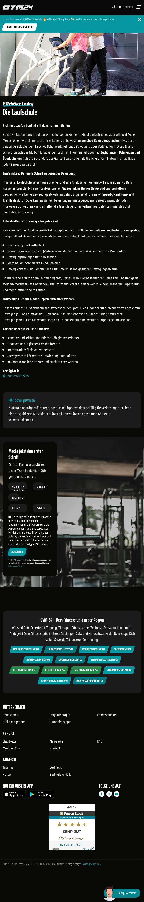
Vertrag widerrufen (91, 864)
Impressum (45, 864)
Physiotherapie (60, 715)
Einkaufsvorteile (61, 774)
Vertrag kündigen (73, 864)
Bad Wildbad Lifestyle (89, 680)
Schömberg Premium (119, 670)
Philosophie (10, 715)
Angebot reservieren (19, 27)
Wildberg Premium (93, 649)
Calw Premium (122, 649)
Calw (79, 634)
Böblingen (67, 634)
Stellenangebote (14, 722)
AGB (36, 864)
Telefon (41, 508)
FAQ (99, 741)
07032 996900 (124, 7)
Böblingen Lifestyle (70, 659)
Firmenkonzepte (60, 722)
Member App (11, 748)
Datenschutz (58, 864)
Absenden (17, 551)
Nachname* (18, 497)
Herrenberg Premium (26, 649)
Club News (10, 741)
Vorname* (42, 486)
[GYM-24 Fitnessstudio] (18, 7)
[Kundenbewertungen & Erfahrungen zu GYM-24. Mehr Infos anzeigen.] (72, 828)
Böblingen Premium (38, 659)
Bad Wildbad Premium (54, 680)
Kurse (7, 774)
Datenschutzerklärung (16, 566)
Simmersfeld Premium (104, 659)
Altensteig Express (24, 670)
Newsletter (57, 741)
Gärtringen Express (86, 670)
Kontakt (55, 748)
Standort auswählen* (18, 488)
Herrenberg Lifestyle (61, 649)
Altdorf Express (55, 670)
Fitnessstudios (106, 715)
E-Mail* (16, 508)
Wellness (56, 767)
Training (8, 767)
